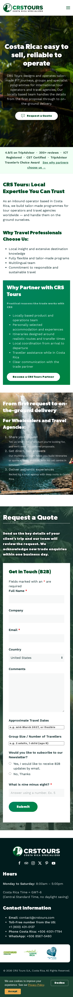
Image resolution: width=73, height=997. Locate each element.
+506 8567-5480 (39, 936)
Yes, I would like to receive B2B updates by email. (36, 766)
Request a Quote (39, 116)
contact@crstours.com (36, 917)
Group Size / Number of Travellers (35, 736)
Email (14, 630)
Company (16, 610)
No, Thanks (21, 774)
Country (15, 649)
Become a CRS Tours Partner (33, 377)
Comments (17, 669)
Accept (12, 991)
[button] (68, 7)
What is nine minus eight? (30, 784)
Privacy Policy (36, 984)
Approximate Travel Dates (29, 720)
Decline (60, 983)
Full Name (18, 591)
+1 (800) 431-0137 (22, 927)
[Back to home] (23, 7)
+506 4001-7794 (50, 931)
